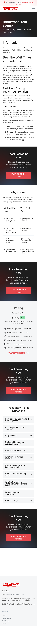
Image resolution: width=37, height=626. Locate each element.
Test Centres (6, 621)
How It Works (6, 618)
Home (4, 615)
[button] (33, 9)
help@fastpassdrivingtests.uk (15, 594)
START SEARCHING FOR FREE (18, 175)
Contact (4, 624)
